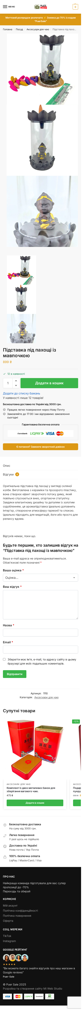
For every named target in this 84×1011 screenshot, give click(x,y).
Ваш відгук (12, 587)
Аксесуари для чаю (38, 29)
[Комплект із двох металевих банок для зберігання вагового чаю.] (35, 749)
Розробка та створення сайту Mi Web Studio (32, 988)
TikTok (7, 936)
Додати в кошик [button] (35, 802)
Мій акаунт (10, 905)
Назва (8, 625)
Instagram (9, 941)
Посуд (19, 29)
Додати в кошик (49, 383)
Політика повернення (17, 915)
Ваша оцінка (13, 570)
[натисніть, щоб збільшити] (42, 69)
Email (8, 642)
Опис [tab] (6, 465)
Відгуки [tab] (10, 474)
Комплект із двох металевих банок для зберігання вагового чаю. (31, 789)
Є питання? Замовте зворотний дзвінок (40, 446)
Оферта (8, 920)
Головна (7, 29)
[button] (75, 7)
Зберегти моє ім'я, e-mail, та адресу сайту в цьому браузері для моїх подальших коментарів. (42, 661)
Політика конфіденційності (20, 910)
